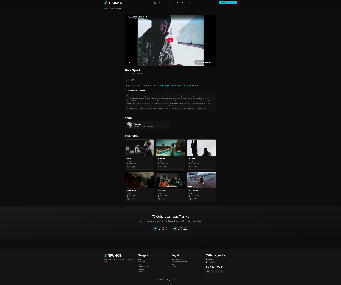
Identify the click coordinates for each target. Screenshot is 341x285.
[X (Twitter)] (212, 271)
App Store (211, 259)
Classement (186, 3)
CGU (173, 264)
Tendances (141, 269)
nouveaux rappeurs (164, 86)
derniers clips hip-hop (180, 86)
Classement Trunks (143, 266)
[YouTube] (217, 271)
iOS (224, 3)
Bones (127, 74)
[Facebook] (221, 271)
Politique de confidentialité (180, 261)
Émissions (172, 3)
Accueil (106, 8)
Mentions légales (177, 259)
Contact (174, 266)
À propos (140, 271)
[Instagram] (208, 271)
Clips (155, 3)
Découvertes (163, 3)
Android (233, 3)
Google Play (212, 262)
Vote (178, 3)
